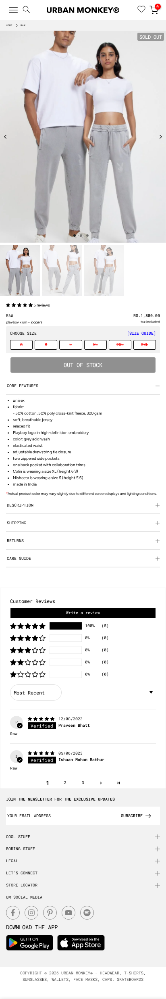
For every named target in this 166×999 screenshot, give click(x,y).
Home (9, 25)
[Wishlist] (141, 10)
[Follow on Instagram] (31, 913)
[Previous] (5, 136)
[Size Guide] (141, 333)
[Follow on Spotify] (87, 913)
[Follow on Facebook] (13, 913)
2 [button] (65, 782)
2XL (120, 344)
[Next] (160, 136)
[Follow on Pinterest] (50, 913)
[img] (42, 719)
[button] (19, 305)
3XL (144, 344)
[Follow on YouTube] (68, 913)
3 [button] (83, 782)
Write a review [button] (83, 612)
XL (95, 344)
